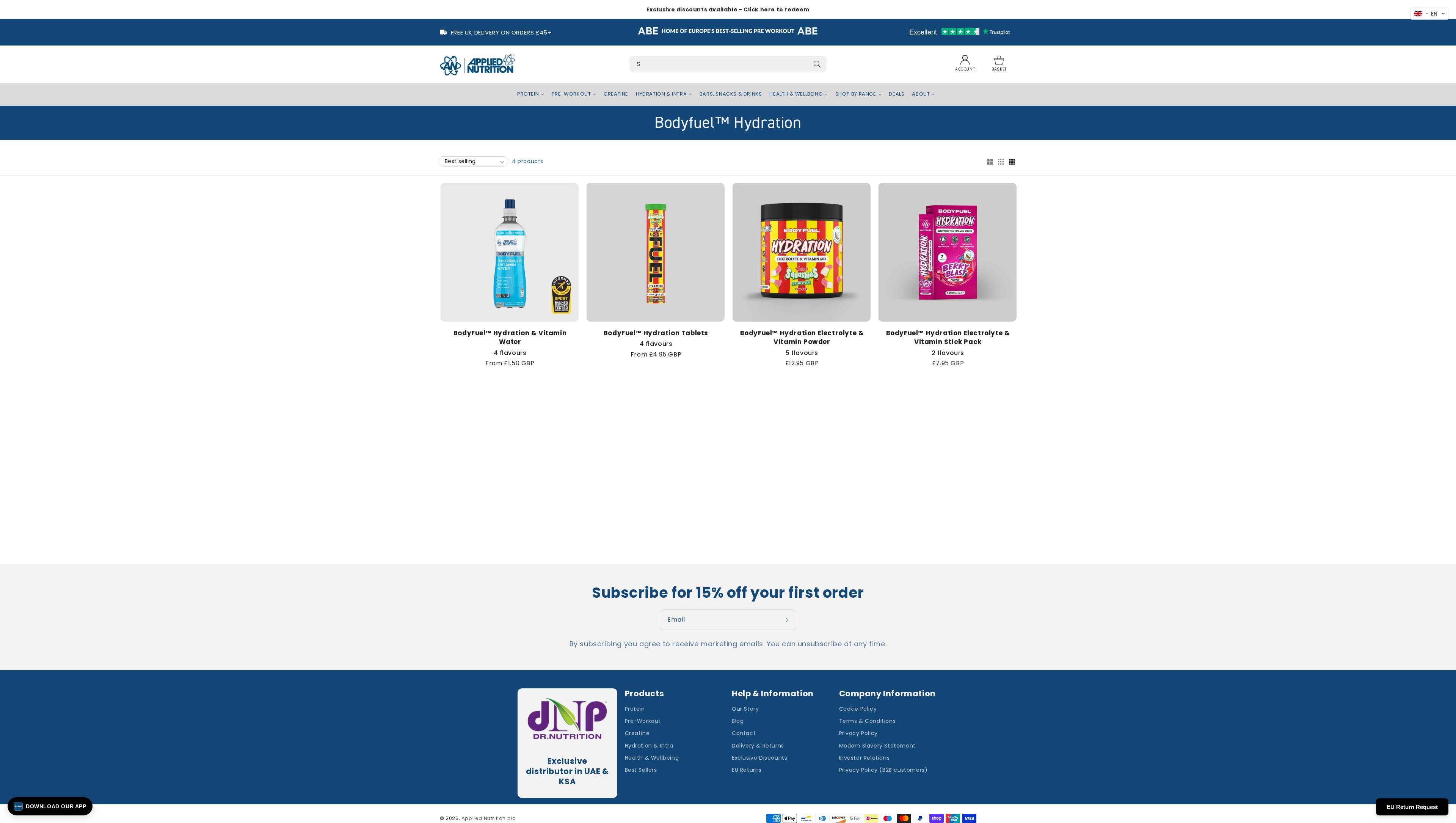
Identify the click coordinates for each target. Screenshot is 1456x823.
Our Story (745, 709)
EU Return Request (1412, 807)
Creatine (637, 733)
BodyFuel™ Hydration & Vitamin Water (509, 338)
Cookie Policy (858, 709)
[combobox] (728, 64)
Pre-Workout (643, 721)
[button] (999, 64)
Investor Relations (864, 758)
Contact (744, 733)
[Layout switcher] (989, 162)
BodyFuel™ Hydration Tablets (656, 333)
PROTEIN (528, 94)
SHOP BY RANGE (855, 94)
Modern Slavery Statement (877, 745)
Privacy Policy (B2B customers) (883, 770)
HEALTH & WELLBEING (795, 94)
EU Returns (747, 770)
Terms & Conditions (867, 721)
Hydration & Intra (649, 745)
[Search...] (817, 64)
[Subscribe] (788, 619)
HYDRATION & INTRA (661, 94)
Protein (635, 709)
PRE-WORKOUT (571, 94)
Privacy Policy (858, 733)
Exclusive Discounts (759, 758)
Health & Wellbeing (652, 758)
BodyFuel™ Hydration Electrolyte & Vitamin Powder (802, 338)
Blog (738, 721)
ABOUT (921, 94)
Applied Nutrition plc (488, 818)
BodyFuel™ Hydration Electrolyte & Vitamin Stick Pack (948, 338)
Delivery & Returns (758, 745)
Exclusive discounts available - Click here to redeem (728, 9)
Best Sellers (641, 770)
